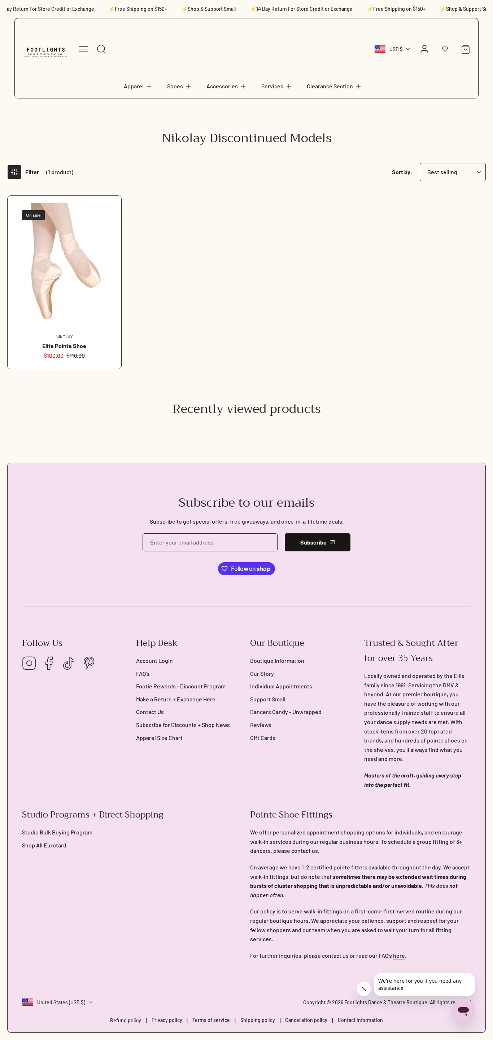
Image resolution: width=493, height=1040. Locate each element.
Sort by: (402, 171)
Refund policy (125, 1020)
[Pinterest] (89, 663)
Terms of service (211, 1020)
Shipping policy (257, 1020)
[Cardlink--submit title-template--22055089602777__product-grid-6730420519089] (64, 265)
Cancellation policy (306, 1020)
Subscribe (313, 542)
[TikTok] (69, 663)
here (399, 955)
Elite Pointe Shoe (64, 345)
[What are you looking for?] (101, 49)
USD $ (396, 49)
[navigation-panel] (83, 49)
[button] (138, 86)
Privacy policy (167, 1020)
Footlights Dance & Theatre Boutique (385, 1002)
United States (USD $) (61, 1002)
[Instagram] (29, 663)
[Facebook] (49, 663)
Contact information (360, 1020)
